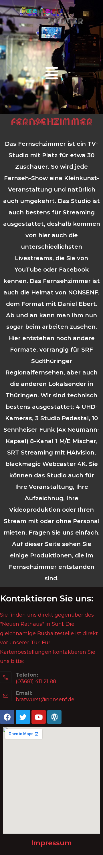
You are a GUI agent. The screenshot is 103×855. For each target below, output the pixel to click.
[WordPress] (54, 717)
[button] (51, 73)
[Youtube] (38, 717)
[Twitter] (23, 717)
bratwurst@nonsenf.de (45, 699)
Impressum (51, 843)
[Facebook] (7, 717)
